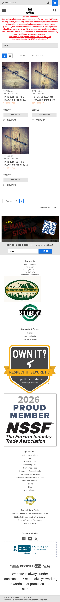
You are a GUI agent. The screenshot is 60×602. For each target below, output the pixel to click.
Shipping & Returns (30, 339)
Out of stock (15, 114)
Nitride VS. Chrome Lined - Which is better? (30, 517)
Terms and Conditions (30, 481)
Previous (8, 201)
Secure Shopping (30, 490)
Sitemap (27, 597)
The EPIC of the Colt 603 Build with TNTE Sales (30, 514)
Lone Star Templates (39, 600)
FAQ (30, 458)
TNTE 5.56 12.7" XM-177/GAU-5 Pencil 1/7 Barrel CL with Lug (43, 99)
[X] (36, 538)
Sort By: (22, 56)
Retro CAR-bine (30, 523)
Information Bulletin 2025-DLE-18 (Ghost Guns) (30, 39)
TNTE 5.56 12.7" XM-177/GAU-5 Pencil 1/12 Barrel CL (15, 164)
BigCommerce (17, 600)
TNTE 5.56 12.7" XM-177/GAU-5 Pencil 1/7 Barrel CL (14, 99)
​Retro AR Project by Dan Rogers (30, 520)
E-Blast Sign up (30, 462)
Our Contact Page (30, 468)
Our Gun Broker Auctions (30, 474)
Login (26, 336)
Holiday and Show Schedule (30, 471)
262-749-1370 (10, 3)
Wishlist (30, 333)
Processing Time (30, 465)
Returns (30, 484)
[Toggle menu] (4, 10)
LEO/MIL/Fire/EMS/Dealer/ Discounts (30, 477)
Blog (30, 487)
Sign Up (33, 336)
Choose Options (44, 114)
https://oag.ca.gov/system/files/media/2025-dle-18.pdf (30, 37)
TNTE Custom (8, 91)
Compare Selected (48, 207)
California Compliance (30, 455)
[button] (30, 229)
